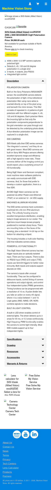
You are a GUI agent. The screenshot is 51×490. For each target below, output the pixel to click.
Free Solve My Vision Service (33, 387)
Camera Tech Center (12, 412)
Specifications (14, 339)
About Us (7, 442)
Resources (12, 351)
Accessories (13, 357)
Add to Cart (11, 54)
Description (13, 81)
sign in (14, 49)
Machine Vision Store (17, 8)
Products (7, 472)
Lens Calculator (11, 468)
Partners (7, 476)
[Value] (21, 27)
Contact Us (8, 447)
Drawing (11, 345)
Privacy (6, 459)
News (5, 451)
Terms (6, 455)
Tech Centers (9, 463)
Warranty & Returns (17, 363)
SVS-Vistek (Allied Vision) (17, 32)
